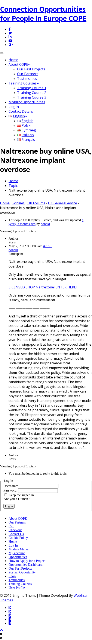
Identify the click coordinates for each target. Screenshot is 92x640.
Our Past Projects (31, 69)
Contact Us (16, 534)
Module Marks (18, 549)
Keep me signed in (21, 495)
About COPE (18, 64)
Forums (18, 203)
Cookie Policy (18, 538)
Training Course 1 (31, 88)
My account (17, 553)
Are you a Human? (17, 499)
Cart (11, 526)
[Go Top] (1, 630)
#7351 (47, 246)
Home (13, 59)
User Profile (17, 587)
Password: (10, 490)
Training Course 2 (31, 92)
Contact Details (21, 111)
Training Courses (23, 83)
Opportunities (18, 557)
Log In (14, 106)
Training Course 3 (31, 97)
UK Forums (36, 203)
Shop (12, 576)
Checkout (15, 530)
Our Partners (27, 73)
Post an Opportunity (22, 572)
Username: (11, 486)
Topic (13, 185)
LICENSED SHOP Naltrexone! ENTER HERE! (43, 287)
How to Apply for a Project (27, 561)
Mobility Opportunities (27, 102)
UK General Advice (62, 203)
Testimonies (27, 78)
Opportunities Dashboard (26, 564)
